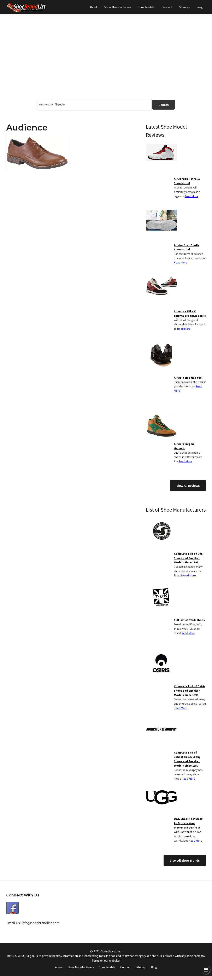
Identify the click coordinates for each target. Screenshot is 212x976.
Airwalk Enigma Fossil (188, 377)
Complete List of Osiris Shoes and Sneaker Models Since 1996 (189, 690)
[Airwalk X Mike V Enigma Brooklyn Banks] (161, 279)
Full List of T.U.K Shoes (189, 620)
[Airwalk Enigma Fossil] (161, 345)
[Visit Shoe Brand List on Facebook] (12, 904)
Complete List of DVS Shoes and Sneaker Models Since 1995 (188, 558)
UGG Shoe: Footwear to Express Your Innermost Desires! (188, 823)
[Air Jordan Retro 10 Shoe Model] (161, 146)
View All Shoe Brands (185, 860)
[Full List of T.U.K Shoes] (161, 587)
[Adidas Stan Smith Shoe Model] (161, 212)
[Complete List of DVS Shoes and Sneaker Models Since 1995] (161, 521)
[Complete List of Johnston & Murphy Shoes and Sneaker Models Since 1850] (161, 720)
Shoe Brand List (111, 951)
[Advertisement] (106, 64)
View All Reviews (188, 485)
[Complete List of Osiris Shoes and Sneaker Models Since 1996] (161, 653)
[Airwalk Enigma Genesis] (161, 411)
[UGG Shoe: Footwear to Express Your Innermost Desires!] (161, 786)
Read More (191, 196)
